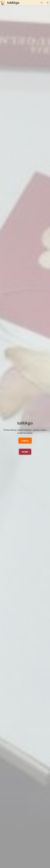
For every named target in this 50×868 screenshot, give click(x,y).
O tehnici (25, 441)
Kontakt (25, 452)
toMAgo (13, 3)
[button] (42, 2)
